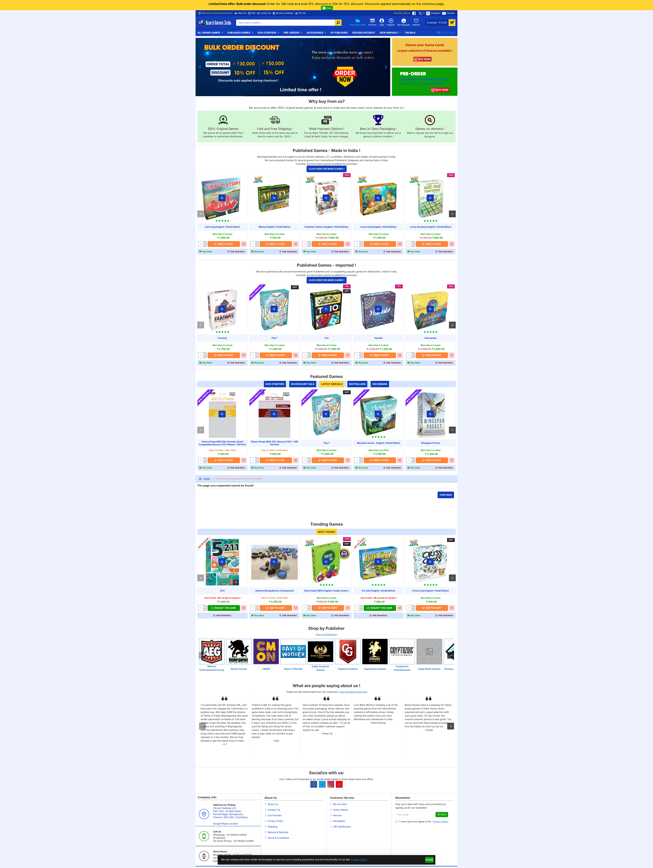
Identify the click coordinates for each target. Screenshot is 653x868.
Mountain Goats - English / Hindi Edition (378, 443)
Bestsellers (357, 384)
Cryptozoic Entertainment (402, 668)
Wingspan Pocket (430, 443)
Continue (446, 494)
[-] (205, 245)
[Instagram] (330, 784)
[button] (200, 67)
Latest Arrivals (331, 384)
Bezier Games (239, 668)
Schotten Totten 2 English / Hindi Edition (326, 226)
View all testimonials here (353, 691)
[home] (204, 479)
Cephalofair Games (375, 668)
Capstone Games (348, 668)
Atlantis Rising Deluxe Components (274, 590)
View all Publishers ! (327, 634)
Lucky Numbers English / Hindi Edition (430, 226)
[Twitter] (322, 784)
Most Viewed (326, 531)
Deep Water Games (429, 668)
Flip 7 (275, 338)
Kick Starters (275, 384)
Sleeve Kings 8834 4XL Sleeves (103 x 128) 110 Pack (274, 443)
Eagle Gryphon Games (320, 668)
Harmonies (431, 338)
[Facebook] (313, 784)
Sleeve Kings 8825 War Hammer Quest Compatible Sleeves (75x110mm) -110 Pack (222, 443)
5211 (222, 590)
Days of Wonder (293, 668)
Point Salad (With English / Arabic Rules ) (326, 590)
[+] (205, 242)
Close (429, 859)
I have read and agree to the (423, 821)
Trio (326, 338)
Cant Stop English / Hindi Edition (222, 226)
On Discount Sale (302, 384)
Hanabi (378, 338)
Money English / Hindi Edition (274, 226)
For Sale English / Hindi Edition (378, 590)
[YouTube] (339, 784)
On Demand (379, 384)
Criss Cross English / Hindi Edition (430, 590)
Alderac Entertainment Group (211, 668)
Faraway (222, 338)
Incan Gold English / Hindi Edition (379, 226)
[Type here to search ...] (338, 23)
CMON (266, 668)
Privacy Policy (359, 859)
